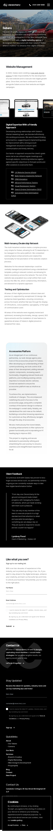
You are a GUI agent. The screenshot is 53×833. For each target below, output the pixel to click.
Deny (23, 825)
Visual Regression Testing (25, 186)
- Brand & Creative (14, 757)
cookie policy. (17, 820)
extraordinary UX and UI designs (29, 650)
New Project (11, 775)
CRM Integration (21, 179)
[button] (49, 5)
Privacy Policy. (23, 619)
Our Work (12, 23)
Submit (9, 626)
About (8, 741)
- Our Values (12, 744)
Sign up (9, 728)
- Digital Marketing (14, 760)
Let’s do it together (13, 663)
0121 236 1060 (38, 5)
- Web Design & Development (19, 763)
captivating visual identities (17, 652)
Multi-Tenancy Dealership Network (28, 176)
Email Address (11, 600)
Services (9, 754)
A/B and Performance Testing (26, 183)
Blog (8, 770)
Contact (9, 772)
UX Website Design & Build (25, 172)
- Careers (11, 746)
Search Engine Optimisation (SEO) (28, 189)
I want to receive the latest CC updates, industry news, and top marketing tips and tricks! (27, 614)
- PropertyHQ (12, 766)
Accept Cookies (13, 825)
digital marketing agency (31, 40)
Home (4, 23)
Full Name (9, 588)
